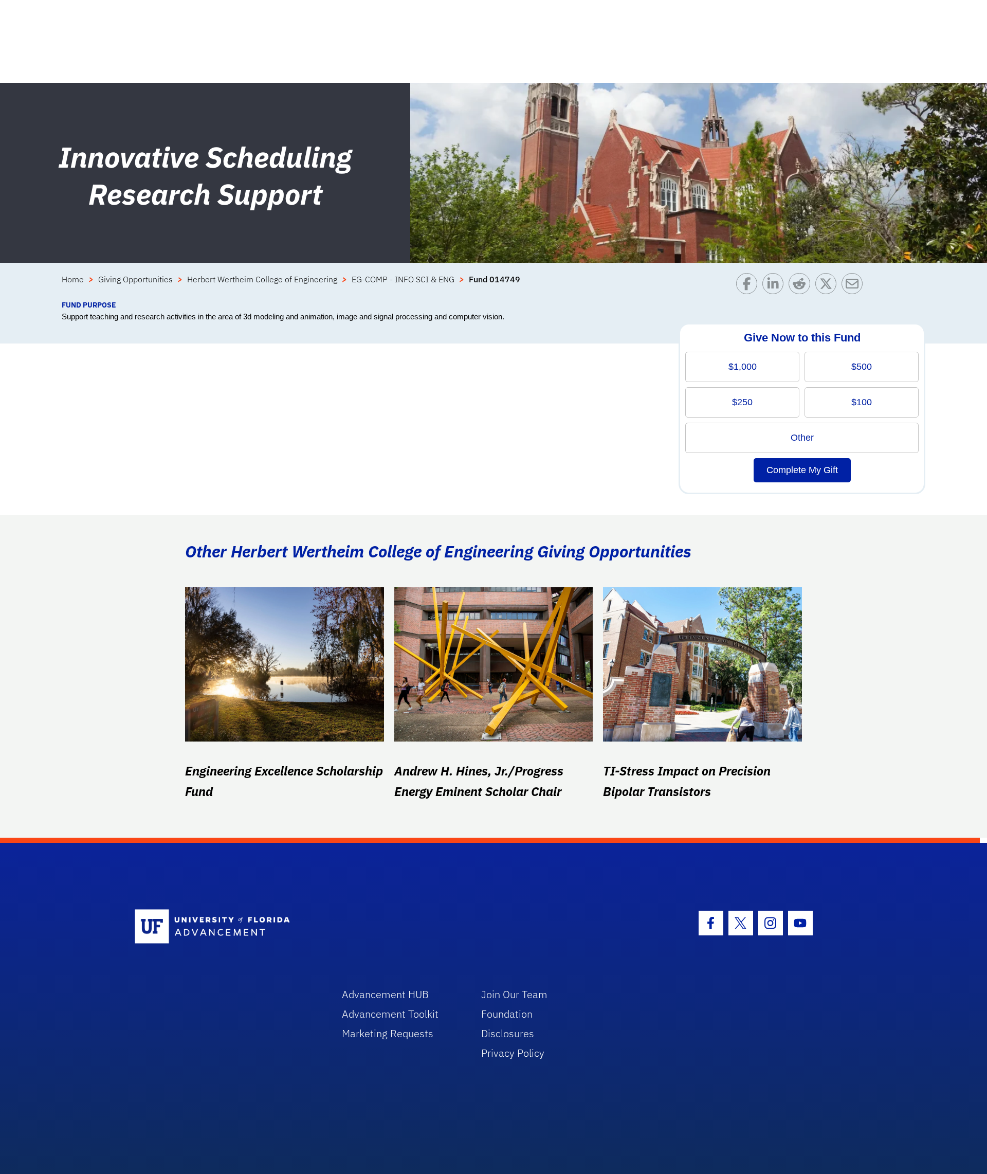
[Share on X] (828, 286)
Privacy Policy (512, 1053)
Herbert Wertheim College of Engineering (262, 279)
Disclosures (507, 1033)
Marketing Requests (387, 1033)
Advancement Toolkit (390, 1014)
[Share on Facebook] (749, 286)
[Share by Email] (855, 286)
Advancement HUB (385, 994)
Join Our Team (514, 994)
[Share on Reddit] (802, 286)
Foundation (507, 1014)
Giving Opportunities (135, 279)
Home (73, 279)
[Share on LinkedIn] (775, 286)
